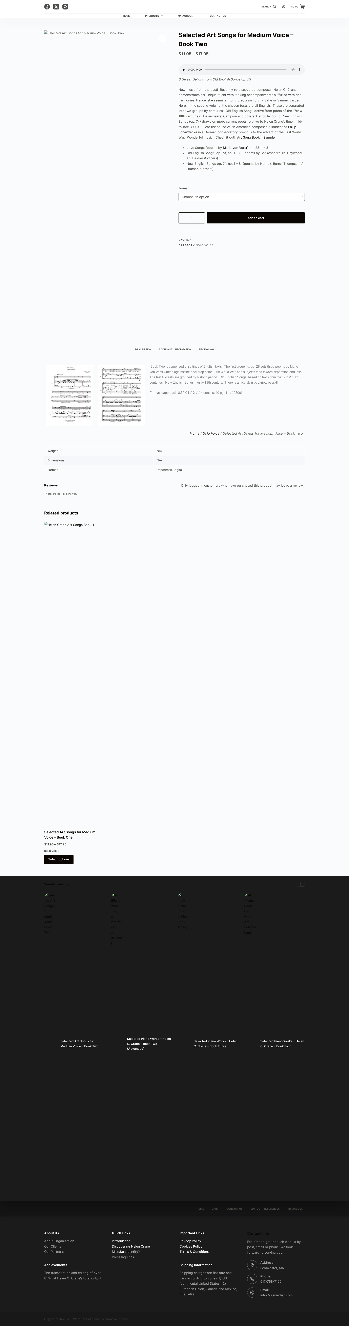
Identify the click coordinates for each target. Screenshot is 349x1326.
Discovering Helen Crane (131, 1246)
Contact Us (218, 15)
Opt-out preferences (265, 1208)
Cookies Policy (191, 1246)
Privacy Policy (190, 1241)
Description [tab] (143, 349)
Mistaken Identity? (126, 1252)
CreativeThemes (116, 1319)
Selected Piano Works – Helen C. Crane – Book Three (216, 1043)
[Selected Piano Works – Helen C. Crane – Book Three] (184, 1044)
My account (296, 1208)
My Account (186, 15)
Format (184, 188)
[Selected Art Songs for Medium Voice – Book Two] (50, 1044)
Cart (215, 1208)
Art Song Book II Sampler (256, 137)
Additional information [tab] (175, 349)
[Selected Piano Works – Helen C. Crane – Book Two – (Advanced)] (117, 1044)
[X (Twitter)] (56, 6)
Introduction (121, 1241)
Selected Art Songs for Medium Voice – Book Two (79, 1043)
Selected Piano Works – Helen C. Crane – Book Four (282, 1043)
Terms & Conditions (194, 1252)
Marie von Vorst (235, 148)
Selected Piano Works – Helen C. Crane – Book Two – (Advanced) (149, 1044)
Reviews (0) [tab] (206, 349)
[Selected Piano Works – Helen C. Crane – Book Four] (250, 1044)
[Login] (283, 6)
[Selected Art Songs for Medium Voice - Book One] (74, 673)
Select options (58, 859)
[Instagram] (65, 6)
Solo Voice (204, 245)
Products (152, 15)
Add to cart (256, 218)
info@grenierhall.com (276, 1295)
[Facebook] (47, 6)
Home (126, 15)
